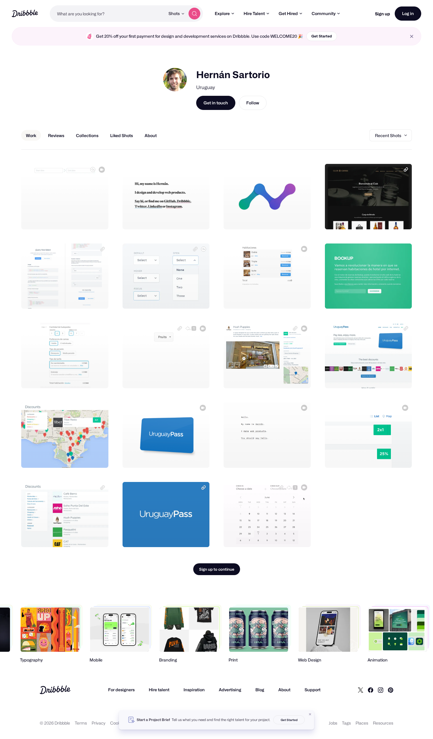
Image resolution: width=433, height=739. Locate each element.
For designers (121, 689)
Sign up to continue (216, 569)
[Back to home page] (25, 13)
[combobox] (107, 14)
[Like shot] (97, 218)
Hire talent (159, 689)
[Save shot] (86, 218)
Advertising (230, 689)
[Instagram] (380, 689)
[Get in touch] (74, 218)
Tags (346, 722)
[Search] (194, 13)
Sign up (382, 13)
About (284, 689)
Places (362, 722)
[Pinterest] (390, 689)
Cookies (118, 722)
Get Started (321, 36)
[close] (411, 36)
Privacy (98, 722)
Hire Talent (254, 13)
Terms (81, 722)
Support (312, 689)
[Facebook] (370, 689)
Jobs (333, 722)
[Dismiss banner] (310, 714)
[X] (360, 689)
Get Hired (288, 13)
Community (324, 13)
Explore (222, 13)
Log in (408, 13)
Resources (383, 722)
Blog (259, 689)
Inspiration (194, 689)
